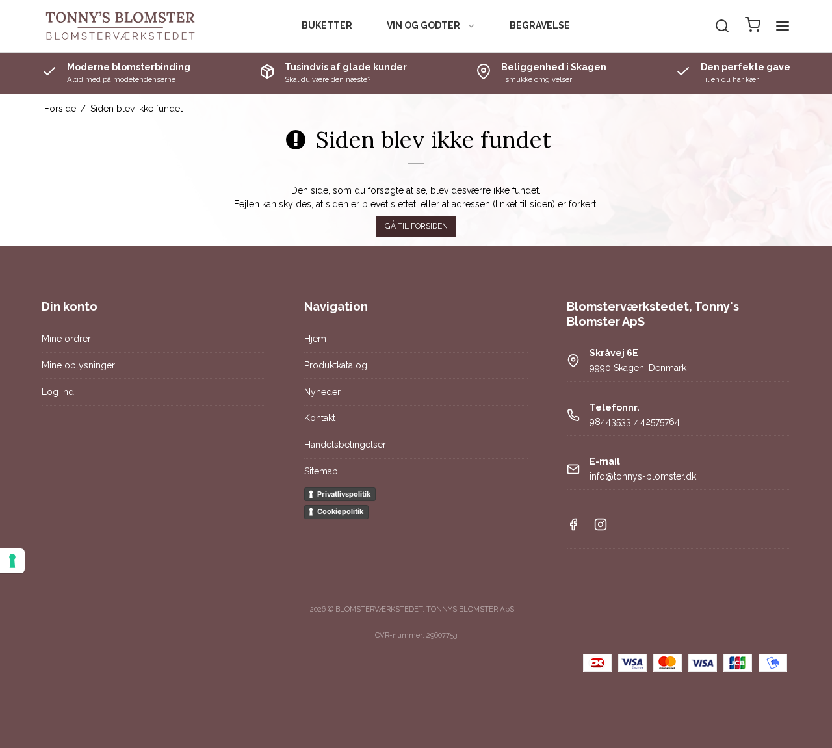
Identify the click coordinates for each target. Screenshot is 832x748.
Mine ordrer (66, 338)
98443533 (610, 422)
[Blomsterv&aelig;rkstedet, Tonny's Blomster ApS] (121, 25)
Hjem (315, 338)
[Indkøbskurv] (752, 26)
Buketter (327, 25)
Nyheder (322, 392)
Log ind (58, 392)
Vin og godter (423, 25)
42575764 (660, 422)
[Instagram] (600, 527)
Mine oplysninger (78, 365)
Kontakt (319, 418)
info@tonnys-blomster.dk (643, 476)
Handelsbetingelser (345, 444)
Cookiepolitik (340, 511)
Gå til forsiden (416, 226)
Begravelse (540, 25)
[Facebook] (573, 527)
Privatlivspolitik (343, 493)
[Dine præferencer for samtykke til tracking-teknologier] (12, 560)
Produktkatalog (335, 365)
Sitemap (321, 471)
